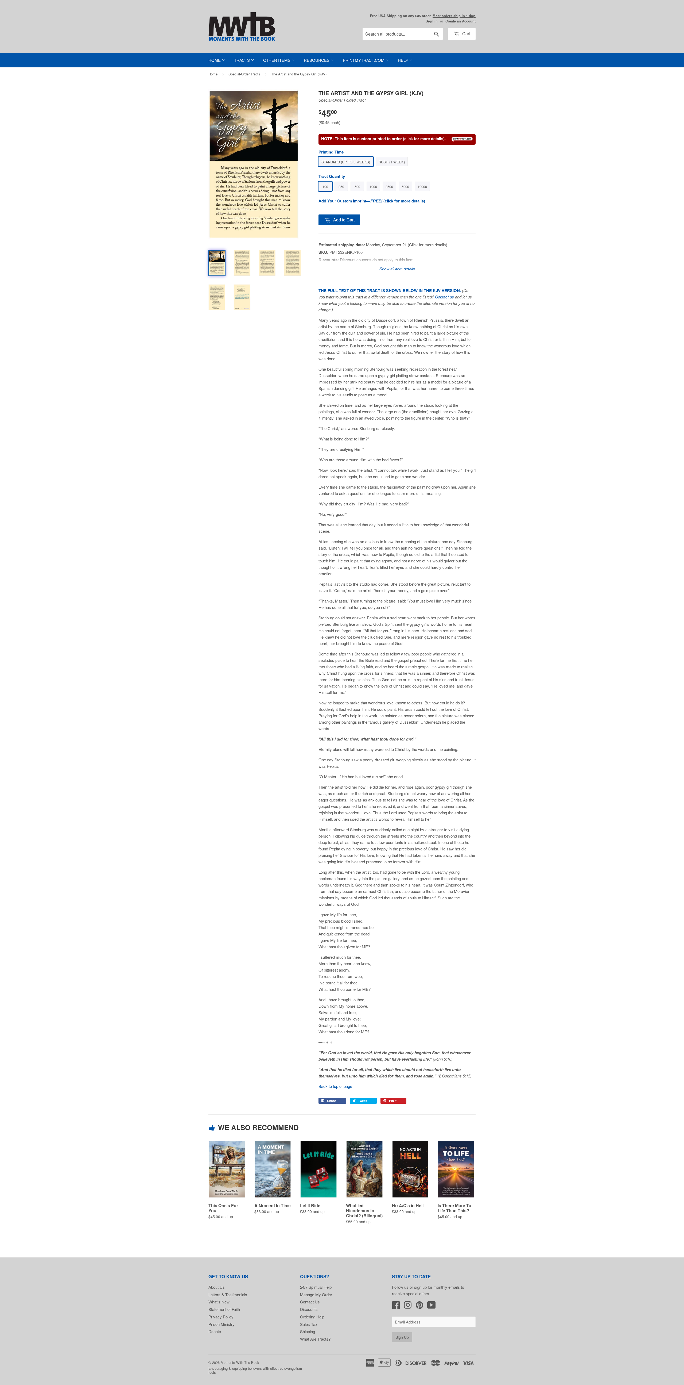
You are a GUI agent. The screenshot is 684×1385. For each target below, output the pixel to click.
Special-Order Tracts (244, 73)
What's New (219, 1302)
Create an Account (460, 21)
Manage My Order (316, 1294)
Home (215, 60)
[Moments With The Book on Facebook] (396, 1306)
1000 (373, 186)
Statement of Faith (224, 1309)
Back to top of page (335, 1086)
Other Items (277, 60)
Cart (465, 33)
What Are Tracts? (315, 1339)
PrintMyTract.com (364, 60)
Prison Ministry (221, 1324)
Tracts (242, 60)
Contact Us (310, 1302)
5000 (405, 186)
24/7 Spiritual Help (316, 1287)
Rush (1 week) (392, 161)
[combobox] (403, 34)
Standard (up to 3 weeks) (345, 161)
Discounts (309, 1309)
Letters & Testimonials (227, 1294)
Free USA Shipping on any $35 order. (423, 15)
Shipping (307, 1331)
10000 (422, 186)
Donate (214, 1331)
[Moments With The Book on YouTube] (431, 1306)
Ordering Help (312, 1316)
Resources (317, 60)
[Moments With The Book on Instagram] (408, 1306)
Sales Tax (308, 1324)
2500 (389, 186)
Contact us (444, 297)
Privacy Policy (221, 1316)
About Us (216, 1287)
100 (325, 186)
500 (357, 186)
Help (403, 60)
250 (341, 186)
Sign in (432, 21)
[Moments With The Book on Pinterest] (419, 1306)
